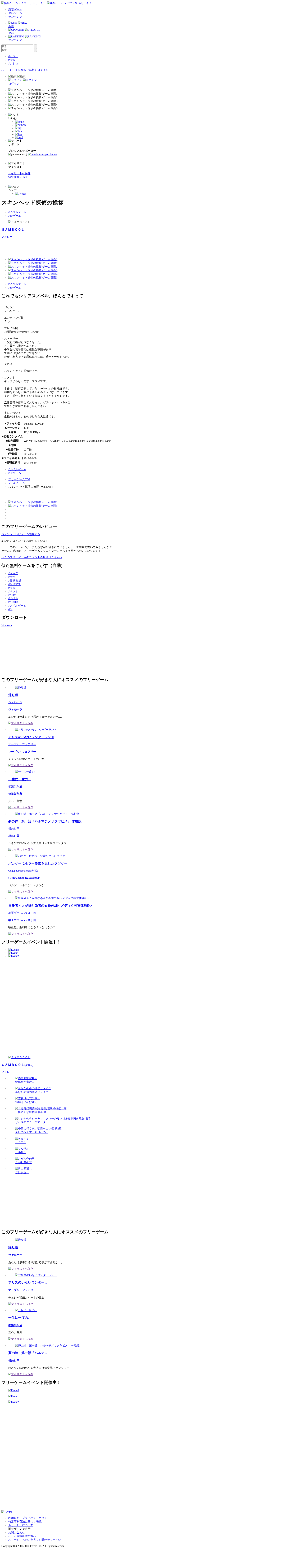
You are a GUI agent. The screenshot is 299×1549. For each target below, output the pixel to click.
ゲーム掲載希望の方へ (22, 1536)
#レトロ (13, 63)
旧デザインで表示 (19, 1528)
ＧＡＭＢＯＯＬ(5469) (17, 1065)
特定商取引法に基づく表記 (25, 1521)
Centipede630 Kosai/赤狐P (23, 870)
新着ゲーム (15, 9)
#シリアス (14, 584)
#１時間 (13, 601)
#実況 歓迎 (14, 580)
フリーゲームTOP (19, 479)
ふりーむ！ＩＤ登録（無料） (19, 69)
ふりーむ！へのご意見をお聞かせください (34, 1539)
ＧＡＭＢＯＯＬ (12, 229)
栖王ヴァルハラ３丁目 (22, 912)
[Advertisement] (64, 246)
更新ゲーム (15, 13)
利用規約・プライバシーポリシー (29, 1517)
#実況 (11, 576)
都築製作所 (15, 786)
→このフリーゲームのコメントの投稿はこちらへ (31, 557)
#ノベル (13, 598)
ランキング (15, 16)
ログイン (42, 69)
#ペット (13, 591)
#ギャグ (13, 573)
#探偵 (11, 587)
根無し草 (13, 828)
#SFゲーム (14, 215)
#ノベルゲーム (17, 212)
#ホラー (13, 56)
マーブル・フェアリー (22, 744)
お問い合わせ (16, 1532)
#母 (10, 609)
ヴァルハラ (15, 702)
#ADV (12, 595)
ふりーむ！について (20, 1525)
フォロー (6, 236)
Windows (6, 625)
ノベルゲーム (16, 483)
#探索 (11, 59)
